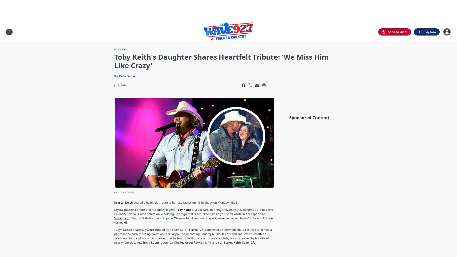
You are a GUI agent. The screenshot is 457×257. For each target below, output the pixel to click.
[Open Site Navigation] (9, 32)
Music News (121, 49)
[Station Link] (228, 31)
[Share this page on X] (250, 85)
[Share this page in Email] (257, 85)
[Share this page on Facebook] (243, 85)
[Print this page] (263, 85)
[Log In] (447, 32)
